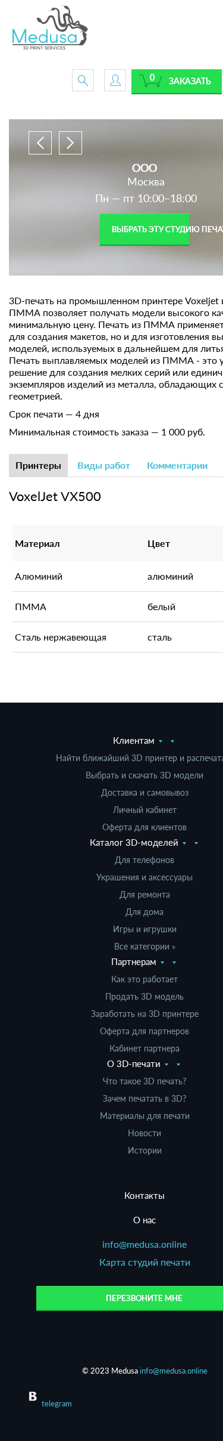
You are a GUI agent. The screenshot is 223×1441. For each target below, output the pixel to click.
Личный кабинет (145, 810)
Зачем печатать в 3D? (144, 1098)
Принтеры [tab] (38, 465)
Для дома (144, 912)
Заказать (190, 81)
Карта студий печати (144, 1261)
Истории (145, 1150)
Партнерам (133, 961)
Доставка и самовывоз (145, 792)
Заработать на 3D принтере (145, 1014)
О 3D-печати (134, 1063)
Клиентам (134, 740)
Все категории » (144, 946)
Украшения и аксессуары (144, 877)
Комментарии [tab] (177, 465)
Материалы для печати (145, 1116)
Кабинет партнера (144, 1048)
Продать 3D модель (144, 996)
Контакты (144, 1195)
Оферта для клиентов (144, 827)
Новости (144, 1133)
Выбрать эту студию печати (150, 229)
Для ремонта (145, 894)
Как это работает (144, 979)
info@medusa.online (144, 1244)
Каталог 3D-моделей (134, 842)
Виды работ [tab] (103, 465)
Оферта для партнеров (144, 1031)
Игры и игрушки (145, 929)
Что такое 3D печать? (144, 1081)
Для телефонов (144, 860)
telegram (57, 1403)
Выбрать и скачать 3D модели (144, 775)
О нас (144, 1219)
